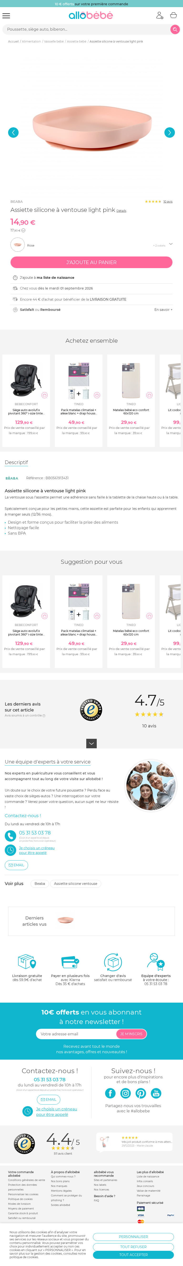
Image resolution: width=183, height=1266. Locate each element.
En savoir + (163, 310)
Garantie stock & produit (23, 1213)
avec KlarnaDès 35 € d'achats (70, 980)
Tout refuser (133, 1247)
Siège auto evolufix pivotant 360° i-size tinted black (26, 413)
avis (168, 201)
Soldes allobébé (60, 1205)
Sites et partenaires (105, 1180)
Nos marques (59, 1186)
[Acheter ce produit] (44, 395)
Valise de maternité (148, 1190)
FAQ (96, 1200)
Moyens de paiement (21, 1208)
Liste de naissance (148, 1176)
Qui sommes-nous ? (63, 1176)
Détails (121, 211)
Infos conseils (145, 1181)
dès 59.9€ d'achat (27, 978)
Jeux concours (145, 1186)
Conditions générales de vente (26, 1180)
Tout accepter (133, 1255)
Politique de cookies (20, 1199)
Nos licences (101, 1189)
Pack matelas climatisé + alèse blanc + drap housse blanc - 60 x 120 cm (79, 413)
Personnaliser (133, 1237)
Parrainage (143, 1195)
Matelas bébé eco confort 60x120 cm (131, 411)
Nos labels (100, 1184)
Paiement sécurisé (150, 1202)
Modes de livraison (19, 1203)
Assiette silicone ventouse (75, 884)
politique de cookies (24, 1257)
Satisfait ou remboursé (22, 1218)
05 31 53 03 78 (155, 984)
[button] (13, 132)
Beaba (16, 201)
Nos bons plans (60, 1181)
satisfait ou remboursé (113, 978)
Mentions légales (61, 1190)
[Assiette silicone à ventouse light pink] (65, 919)
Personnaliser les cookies (23, 1194)
